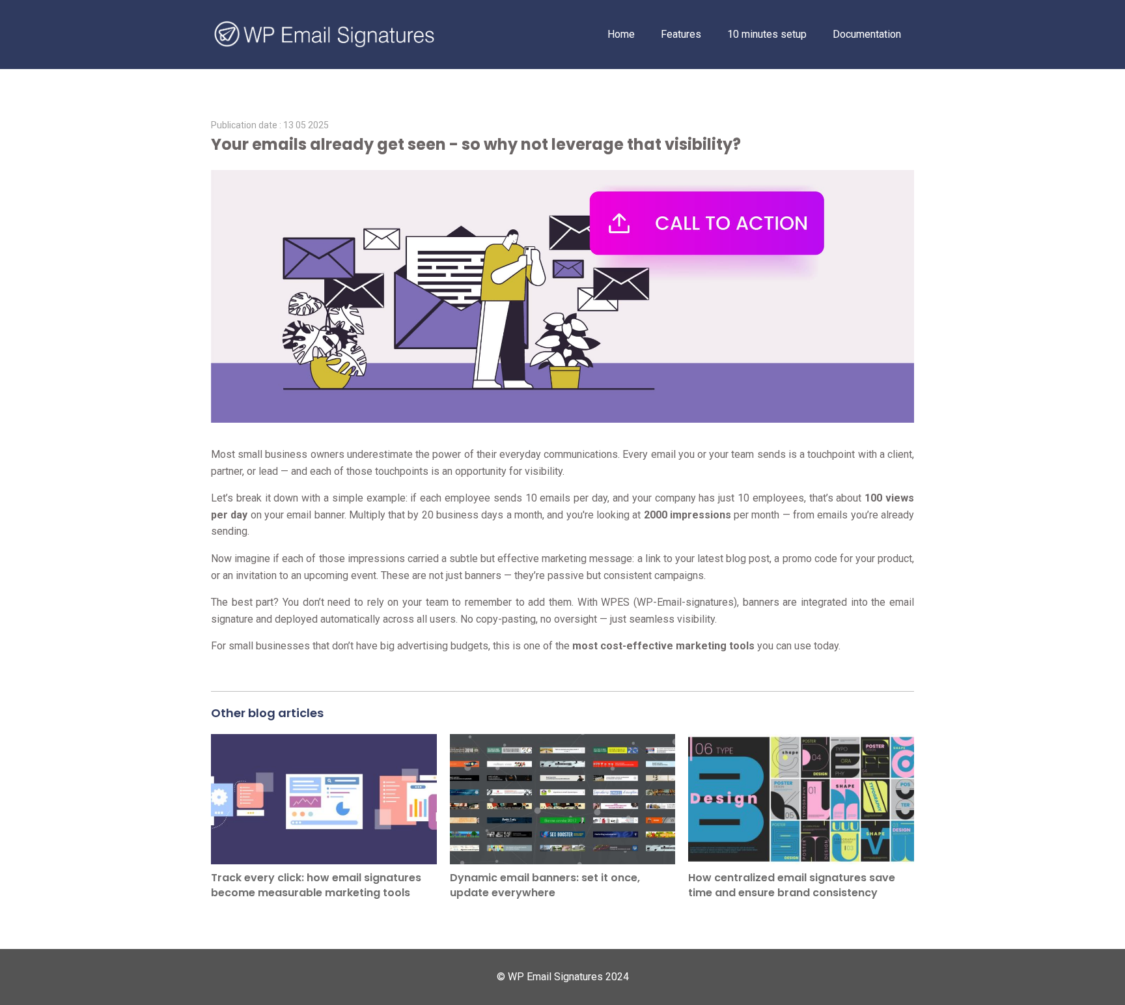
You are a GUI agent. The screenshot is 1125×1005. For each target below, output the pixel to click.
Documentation (867, 34)
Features (681, 34)
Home (621, 34)
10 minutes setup (767, 34)
